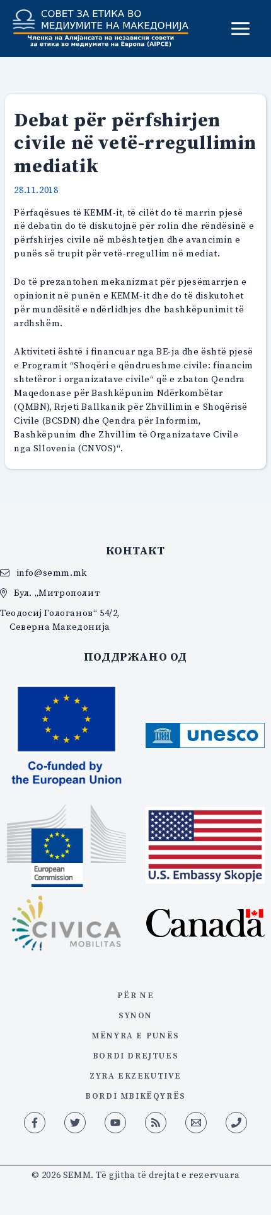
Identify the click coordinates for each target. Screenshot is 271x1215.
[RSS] (155, 1122)
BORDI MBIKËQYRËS (135, 1095)
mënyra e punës (135, 1035)
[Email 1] (196, 1122)
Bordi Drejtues (135, 1055)
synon (135, 1015)
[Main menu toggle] (240, 29)
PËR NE (135, 995)
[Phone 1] (236, 1122)
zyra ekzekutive (135, 1075)
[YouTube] (115, 1122)
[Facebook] (34, 1122)
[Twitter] (75, 1122)
